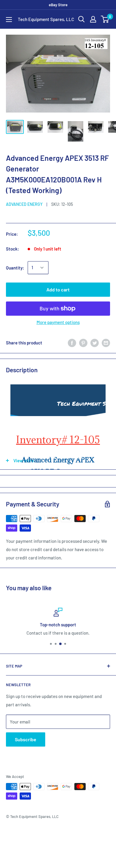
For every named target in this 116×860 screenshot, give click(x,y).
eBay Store (58, 4)
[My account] (93, 19)
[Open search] (81, 19)
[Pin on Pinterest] (83, 342)
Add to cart (58, 289)
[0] (105, 19)
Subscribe (25, 739)
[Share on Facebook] (72, 342)
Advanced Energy (24, 204)
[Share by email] (106, 342)
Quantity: (15, 267)
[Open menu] (9, 19)
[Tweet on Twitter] (94, 342)
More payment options (58, 322)
